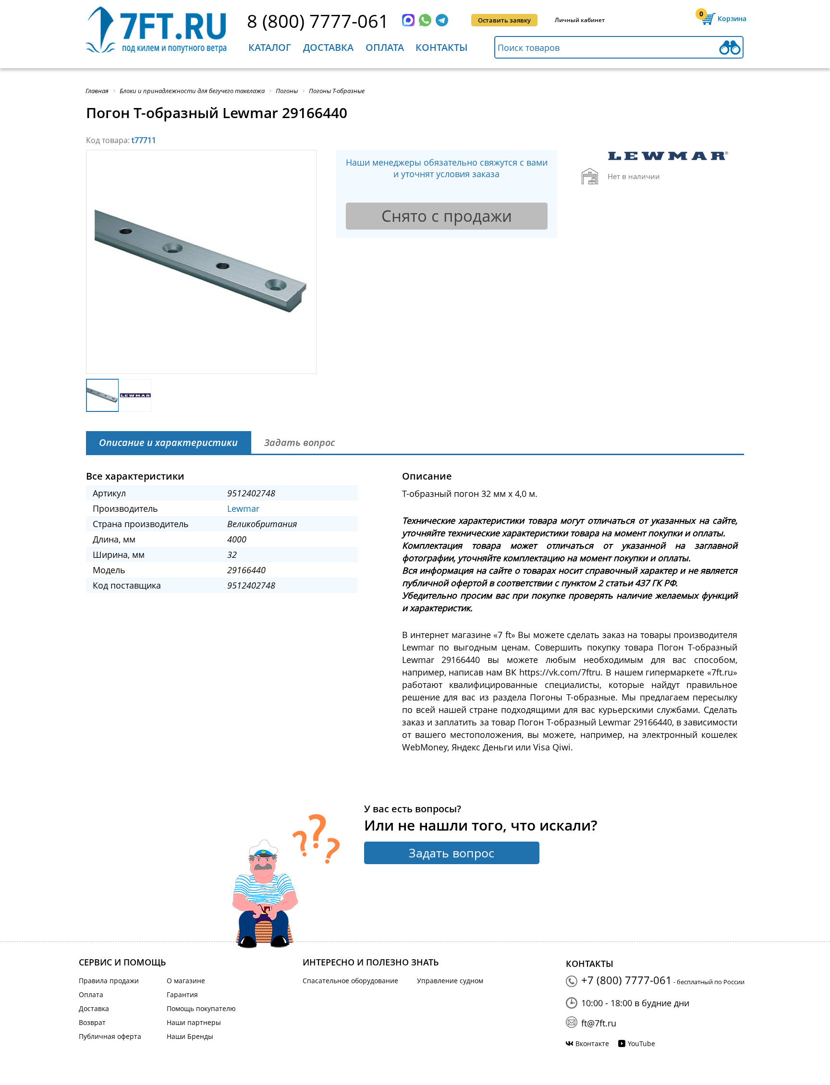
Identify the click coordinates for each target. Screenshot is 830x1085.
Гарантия (182, 994)
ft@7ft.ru (598, 1023)
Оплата (385, 47)
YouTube (641, 1043)
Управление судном (450, 980)
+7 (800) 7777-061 (626, 980)
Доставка (328, 47)
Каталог (269, 47)
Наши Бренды (190, 1036)
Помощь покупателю (201, 1008)
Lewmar (243, 508)
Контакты (441, 47)
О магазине (186, 980)
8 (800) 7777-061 (318, 20)
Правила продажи (109, 980)
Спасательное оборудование (350, 980)
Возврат (92, 1022)
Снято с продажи (446, 216)
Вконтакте (592, 1043)
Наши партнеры (194, 1022)
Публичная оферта (110, 1036)
